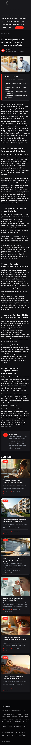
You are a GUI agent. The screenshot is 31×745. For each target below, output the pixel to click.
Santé (4, 27)
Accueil (4, 7)
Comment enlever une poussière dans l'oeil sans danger (14, 599)
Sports (19, 10)
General (11, 7)
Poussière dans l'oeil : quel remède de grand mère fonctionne (14, 638)
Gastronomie (14, 15)
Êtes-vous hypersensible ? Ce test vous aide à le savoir (12, 481)
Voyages (13, 13)
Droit (25, 7)
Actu (14, 24)
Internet (15, 18)
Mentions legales (18, 726)
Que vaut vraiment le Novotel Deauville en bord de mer (13, 677)
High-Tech (23, 18)
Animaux (20, 13)
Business (19, 7)
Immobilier (5, 15)
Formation (20, 24)
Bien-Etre (24, 15)
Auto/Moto (5, 13)
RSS (25, 726)
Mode (22, 21)
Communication (7, 21)
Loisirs (26, 10)
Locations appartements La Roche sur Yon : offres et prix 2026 (14, 520)
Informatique (6, 18)
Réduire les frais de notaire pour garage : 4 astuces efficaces (14, 560)
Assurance (12, 10)
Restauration (6, 24)
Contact (19, 27)
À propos (10, 27)
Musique (16, 21)
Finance (4, 10)
